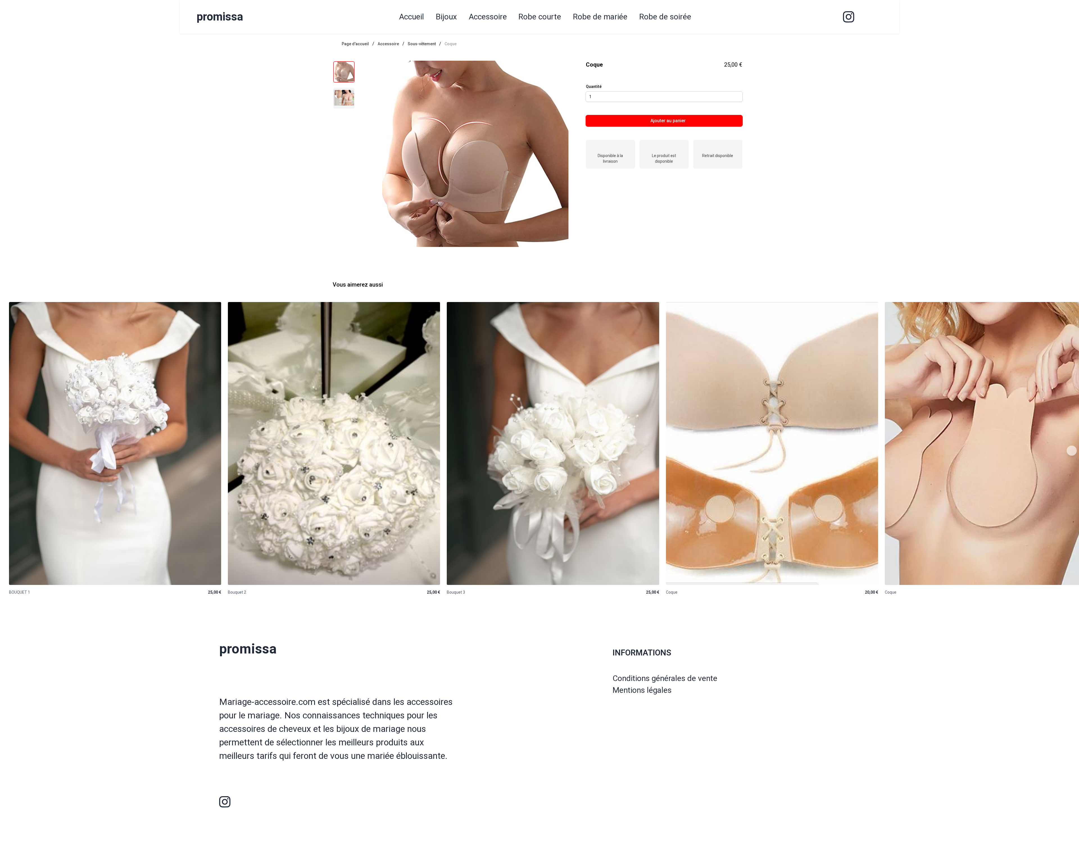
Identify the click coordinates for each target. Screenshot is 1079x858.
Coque (451, 44)
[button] (475, 154)
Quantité (594, 86)
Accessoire (388, 44)
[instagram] (848, 17)
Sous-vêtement (422, 44)
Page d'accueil (355, 44)
